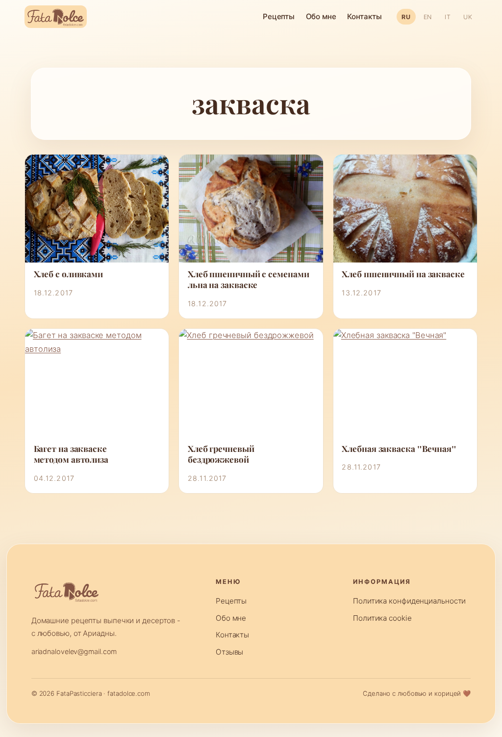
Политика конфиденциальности (409, 600)
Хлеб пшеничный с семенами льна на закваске (248, 280)
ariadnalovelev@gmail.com (74, 651)
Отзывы (229, 652)
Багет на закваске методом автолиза (71, 455)
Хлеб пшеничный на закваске (403, 274)
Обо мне (321, 16)
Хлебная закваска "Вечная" (399, 449)
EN (428, 17)
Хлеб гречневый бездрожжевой (221, 455)
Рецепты (279, 16)
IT (448, 17)
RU (406, 17)
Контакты (364, 16)
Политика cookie (382, 618)
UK (467, 17)
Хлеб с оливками (68, 274)
